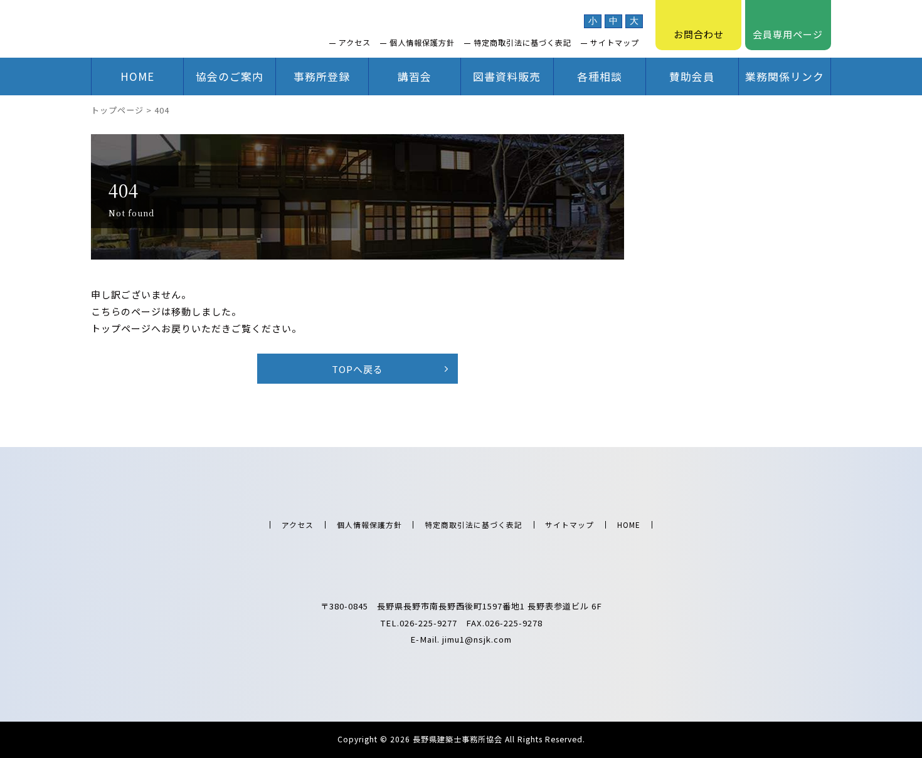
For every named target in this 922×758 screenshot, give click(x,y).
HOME (137, 76)
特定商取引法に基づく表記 (522, 42)
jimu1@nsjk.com (477, 639)
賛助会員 (691, 76)
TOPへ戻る (357, 369)
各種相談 (599, 76)
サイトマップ (614, 42)
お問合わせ (699, 34)
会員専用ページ (788, 34)
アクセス (355, 42)
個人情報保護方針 (422, 42)
